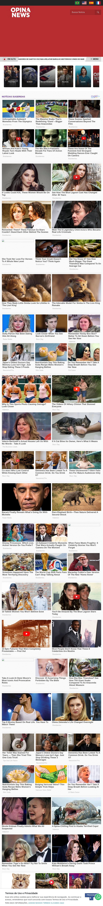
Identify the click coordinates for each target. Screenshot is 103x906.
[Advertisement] (51, 38)
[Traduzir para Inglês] (84, 3)
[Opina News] (21, 12)
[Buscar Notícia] (98, 12)
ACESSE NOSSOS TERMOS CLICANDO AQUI (46, 903)
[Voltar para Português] (77, 3)
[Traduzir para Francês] (98, 3)
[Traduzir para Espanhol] (91, 3)
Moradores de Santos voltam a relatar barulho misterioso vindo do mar (37, 59)
